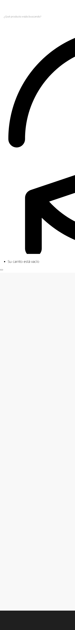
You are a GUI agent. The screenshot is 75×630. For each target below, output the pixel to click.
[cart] (1, 256)
